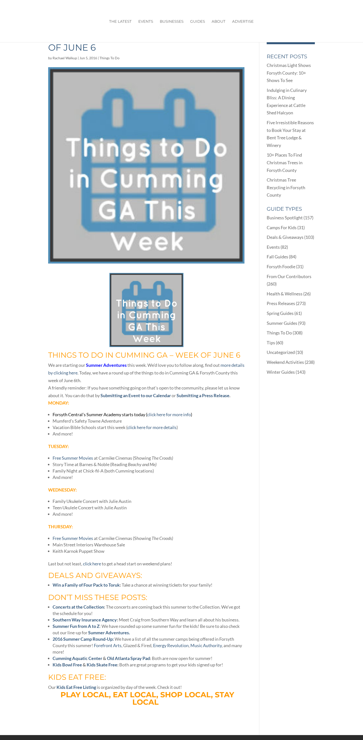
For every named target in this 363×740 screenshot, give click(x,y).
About (218, 22)
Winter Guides (281, 372)
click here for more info (169, 414)
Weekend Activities (285, 362)
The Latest (120, 22)
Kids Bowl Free (67, 664)
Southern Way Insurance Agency (85, 619)
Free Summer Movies (73, 458)
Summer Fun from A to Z (76, 626)
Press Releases (281, 303)
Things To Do (110, 58)
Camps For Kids (282, 227)
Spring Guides (280, 313)
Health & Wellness (284, 293)
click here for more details (152, 427)
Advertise (243, 22)
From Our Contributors (289, 276)
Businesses (171, 22)
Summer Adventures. (109, 632)
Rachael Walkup (65, 58)
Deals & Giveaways (285, 237)
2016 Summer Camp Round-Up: (83, 639)
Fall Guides (277, 256)
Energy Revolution (171, 645)
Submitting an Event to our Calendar (136, 395)
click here (92, 563)
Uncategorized (281, 352)
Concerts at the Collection (78, 607)
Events (145, 22)
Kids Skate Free (102, 664)
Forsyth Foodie (281, 266)
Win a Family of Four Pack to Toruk (86, 585)
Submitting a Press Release (203, 395)
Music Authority (206, 645)
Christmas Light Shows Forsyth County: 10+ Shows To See (289, 72)
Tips (271, 342)
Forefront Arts (107, 645)
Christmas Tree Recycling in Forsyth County (286, 187)
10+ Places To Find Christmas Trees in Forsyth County (284, 162)
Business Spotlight (285, 217)
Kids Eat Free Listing (76, 687)
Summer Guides (282, 323)
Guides (197, 22)
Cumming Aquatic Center (77, 658)
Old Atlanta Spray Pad (128, 658)
